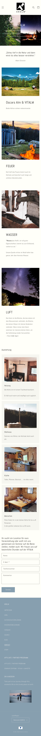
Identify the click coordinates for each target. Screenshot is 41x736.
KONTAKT (7, 645)
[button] (2, 7)
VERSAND (7, 630)
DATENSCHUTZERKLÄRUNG (12, 620)
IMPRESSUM (8, 610)
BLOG (6, 640)
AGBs (6, 615)
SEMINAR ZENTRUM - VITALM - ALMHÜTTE (17, 668)
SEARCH (7, 635)
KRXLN (18, 731)
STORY (6, 650)
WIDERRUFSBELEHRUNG (12, 625)
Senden (8, 590)
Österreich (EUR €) (19, 720)
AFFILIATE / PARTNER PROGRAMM (14, 664)
